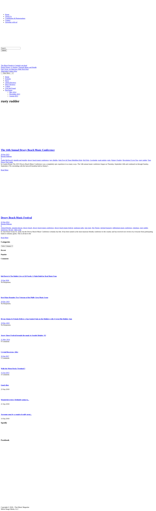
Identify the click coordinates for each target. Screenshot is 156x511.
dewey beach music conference (38, 160)
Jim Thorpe (96, 228)
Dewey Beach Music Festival (16, 217)
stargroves (4, 230)
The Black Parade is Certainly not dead (14, 65)
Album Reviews (10, 82)
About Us (8, 16)
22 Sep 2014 (5, 222)
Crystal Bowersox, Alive (9, 352)
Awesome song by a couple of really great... (16, 414)
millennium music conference (122, 228)
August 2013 (13, 96)
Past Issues (8, 90)
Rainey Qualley (116, 160)
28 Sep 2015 (5, 154)
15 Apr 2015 (5, 373)
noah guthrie (102, 160)
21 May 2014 (5, 339)
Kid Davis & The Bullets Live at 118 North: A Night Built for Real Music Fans (29, 276)
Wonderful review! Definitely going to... (15, 400)
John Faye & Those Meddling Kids (70, 160)
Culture (7, 86)
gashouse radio (79, 228)
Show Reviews (10, 84)
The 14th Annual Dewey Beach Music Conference (28, 150)
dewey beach (27, 228)
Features (8, 79)
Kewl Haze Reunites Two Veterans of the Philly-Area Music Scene (24, 297)
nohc (109, 160)
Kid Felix (86, 160)
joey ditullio (54, 160)
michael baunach (106, 228)
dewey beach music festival (64, 228)
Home (7, 14)
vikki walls (17, 230)
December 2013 (14, 94)
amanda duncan (17, 228)
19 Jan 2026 (5, 280)
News (7, 81)
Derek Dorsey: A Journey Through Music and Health (19, 67)
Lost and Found (10, 88)
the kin (10, 230)
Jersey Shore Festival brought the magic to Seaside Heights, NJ (23, 335)
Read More (4, 170)
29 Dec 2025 (5, 302)
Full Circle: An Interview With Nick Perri (15, 69)
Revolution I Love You (130, 160)
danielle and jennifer (20, 160)
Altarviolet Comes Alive (9, 71)
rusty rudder (143, 160)
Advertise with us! (11, 22)
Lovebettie (93, 160)
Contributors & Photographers (15, 18)
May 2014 (12, 92)
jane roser (88, 228)
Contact (7, 20)
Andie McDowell (7, 160)
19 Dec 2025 (5, 323)
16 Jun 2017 (5, 356)
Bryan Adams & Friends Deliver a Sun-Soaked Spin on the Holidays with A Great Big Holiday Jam (36, 319)
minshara (136, 228)
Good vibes (5, 385)
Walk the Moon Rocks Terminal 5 (13, 368)
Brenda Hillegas (6, 156)
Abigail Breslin (6, 228)
